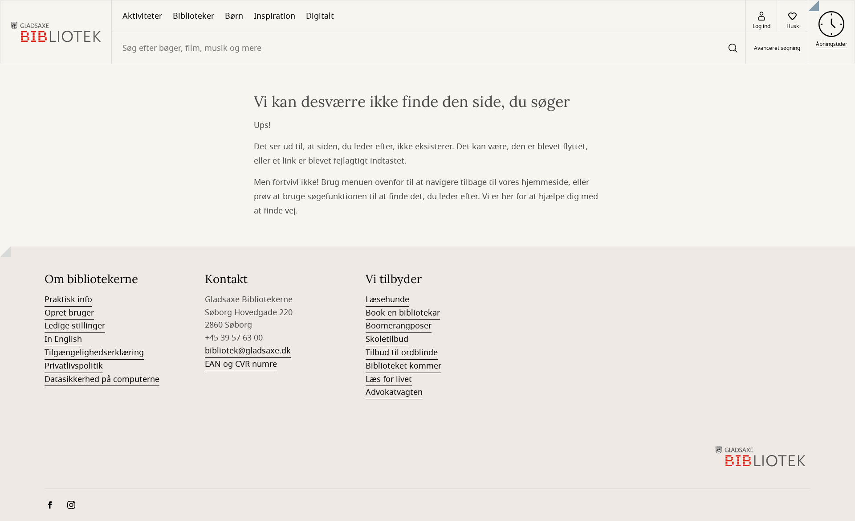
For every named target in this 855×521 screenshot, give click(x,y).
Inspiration (274, 16)
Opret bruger (69, 313)
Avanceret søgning (777, 48)
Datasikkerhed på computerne (102, 379)
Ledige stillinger (75, 326)
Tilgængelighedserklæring (94, 352)
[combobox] (428, 48)
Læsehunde (387, 299)
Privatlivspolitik (74, 366)
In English (63, 339)
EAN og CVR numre (241, 364)
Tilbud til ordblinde (402, 352)
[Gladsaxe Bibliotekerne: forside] (55, 32)
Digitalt (320, 16)
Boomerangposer (399, 326)
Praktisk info (68, 299)
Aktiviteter (142, 16)
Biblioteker (193, 16)
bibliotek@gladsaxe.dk (248, 351)
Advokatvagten (394, 392)
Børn (234, 16)
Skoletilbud (387, 339)
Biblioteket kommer (403, 366)
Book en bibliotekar (403, 313)
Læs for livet (389, 379)
